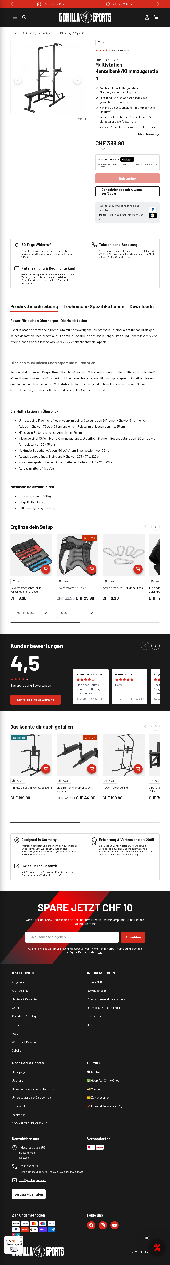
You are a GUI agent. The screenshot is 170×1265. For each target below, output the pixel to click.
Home (13, 33)
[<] (12, 4)
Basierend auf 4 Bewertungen (30, 685)
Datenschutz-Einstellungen (104, 1007)
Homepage (19, 1072)
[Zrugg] (145, 527)
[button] (24, 17)
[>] (158, 4)
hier (100, 952)
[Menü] (20, 1238)
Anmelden (133, 937)
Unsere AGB (94, 982)
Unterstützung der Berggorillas (31, 1097)
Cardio (16, 1007)
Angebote (18, 982)
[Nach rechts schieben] (77, 80)
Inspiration (19, 1114)
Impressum (94, 1016)
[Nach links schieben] (18, 80)
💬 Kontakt (94, 1072)
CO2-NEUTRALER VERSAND (29, 1123)
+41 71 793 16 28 (29, 1166)
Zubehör (17, 1050)
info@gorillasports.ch (32, 1180)
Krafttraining (29, 33)
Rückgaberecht (96, 990)
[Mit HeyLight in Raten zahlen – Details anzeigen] (137, 159)
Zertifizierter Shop (55, 3)
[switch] (14, 1249)
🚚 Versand (94, 1089)
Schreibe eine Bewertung (35, 699)
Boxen (16, 1025)
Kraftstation (48, 33)
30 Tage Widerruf (123, 3)
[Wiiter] (155, 527)
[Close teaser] (147, 1238)
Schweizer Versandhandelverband (33, 1089)
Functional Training (24, 1016)
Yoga (15, 1033)
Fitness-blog (20, 1106)
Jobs (90, 1025)
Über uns (17, 1080)
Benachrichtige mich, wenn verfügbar (122, 191)
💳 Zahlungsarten (98, 1097)
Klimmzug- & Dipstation (73, 33)
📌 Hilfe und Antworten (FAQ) (105, 1106)
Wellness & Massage (24, 1042)
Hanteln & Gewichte (24, 999)
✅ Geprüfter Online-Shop (103, 1080)
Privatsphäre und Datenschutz (106, 999)
